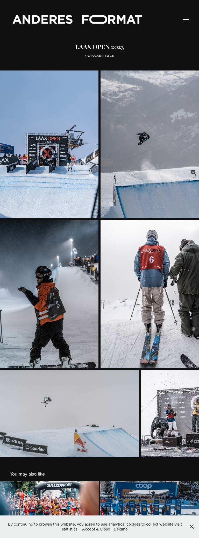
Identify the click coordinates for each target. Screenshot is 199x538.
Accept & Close (96, 529)
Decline (121, 529)
